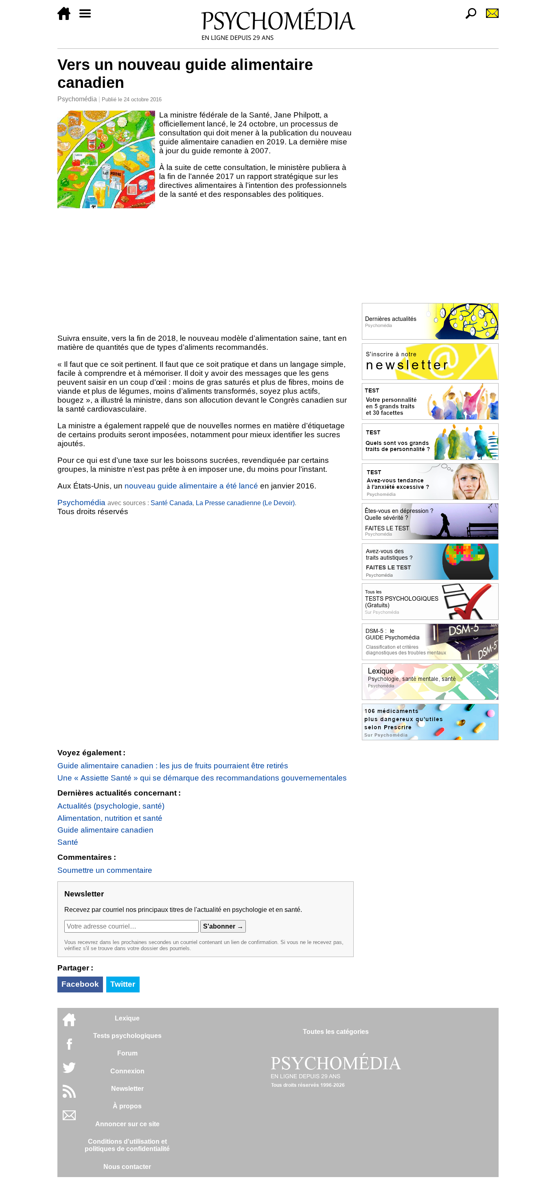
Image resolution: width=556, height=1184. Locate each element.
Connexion (127, 1071)
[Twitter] (69, 1071)
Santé (67, 842)
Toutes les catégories (336, 1031)
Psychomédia (77, 99)
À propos (127, 1106)
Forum (127, 1053)
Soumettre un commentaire (104, 870)
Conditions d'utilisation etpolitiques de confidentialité (127, 1145)
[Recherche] (467, 17)
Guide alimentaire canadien (105, 830)
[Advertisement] (205, 269)
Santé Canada (172, 502)
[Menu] (88, 17)
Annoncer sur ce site (127, 1124)
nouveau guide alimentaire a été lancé (191, 486)
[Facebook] (69, 1047)
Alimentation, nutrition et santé (109, 818)
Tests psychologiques (127, 1035)
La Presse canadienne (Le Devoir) (245, 502)
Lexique (127, 1018)
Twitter (122, 984)
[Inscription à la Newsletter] (489, 17)
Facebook (80, 984)
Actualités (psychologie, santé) (110, 806)
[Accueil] (67, 17)
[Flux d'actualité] (69, 1095)
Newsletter (127, 1088)
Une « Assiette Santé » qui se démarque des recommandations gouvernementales (202, 778)
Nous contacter (127, 1166)
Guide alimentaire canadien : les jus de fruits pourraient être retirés (172, 765)
